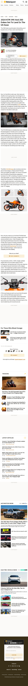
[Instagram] (15, 666)
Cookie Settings (17, 674)
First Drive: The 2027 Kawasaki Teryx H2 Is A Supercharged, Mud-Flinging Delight (13, 476)
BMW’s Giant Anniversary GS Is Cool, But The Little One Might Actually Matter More (13, 453)
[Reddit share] (16, 351)
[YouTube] (17, 666)
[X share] (9, 351)
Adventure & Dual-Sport (10, 455)
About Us (9, 669)
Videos (17, 5)
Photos (22, 5)
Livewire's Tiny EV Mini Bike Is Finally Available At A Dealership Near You (13, 442)
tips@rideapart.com (20, 359)
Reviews (6, 5)
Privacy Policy (16, 657)
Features (11, 5)
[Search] (23, 2)
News (2, 5)
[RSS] (19, 666)
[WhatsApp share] (19, 351)
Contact (19, 669)
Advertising (14, 669)
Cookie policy (10, 674)
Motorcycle (9, 346)
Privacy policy (4, 674)
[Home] (10, 2)
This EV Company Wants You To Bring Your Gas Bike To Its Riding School (13, 470)
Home (2, 16)
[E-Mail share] (22, 351)
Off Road (8, 461)
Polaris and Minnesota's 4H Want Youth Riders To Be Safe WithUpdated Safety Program (13, 459)
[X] (11, 666)
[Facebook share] (6, 351)
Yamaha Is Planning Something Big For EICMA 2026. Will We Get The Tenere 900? (13, 464)
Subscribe (14, 655)
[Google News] (13, 666)
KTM (6, 16)
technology (13, 246)
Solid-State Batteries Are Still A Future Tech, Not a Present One (13, 447)
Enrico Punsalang (12, 50)
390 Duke (11, 16)
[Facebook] (8, 666)
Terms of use (23, 674)
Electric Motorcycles (10, 444)
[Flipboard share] (14, 351)
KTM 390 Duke (9, 169)
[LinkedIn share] (11, 351)
